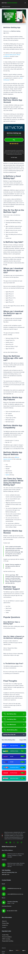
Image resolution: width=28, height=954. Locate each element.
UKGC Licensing (6, 938)
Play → (22, 745)
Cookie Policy (5, 934)
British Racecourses (6, 6)
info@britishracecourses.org (14, 888)
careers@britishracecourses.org (15, 894)
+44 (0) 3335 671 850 (12, 910)
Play (14, 139)
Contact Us (5, 925)
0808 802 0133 (5, 874)
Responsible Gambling (7, 941)
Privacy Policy (5, 923)
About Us (4, 921)
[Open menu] (25, 3)
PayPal (7, 474)
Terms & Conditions (7, 936)
